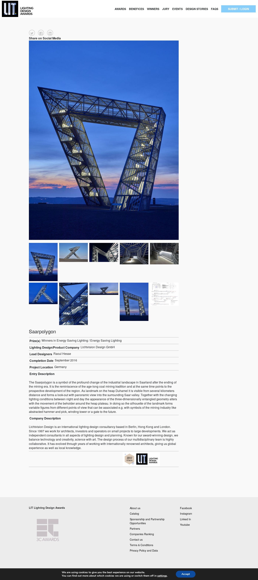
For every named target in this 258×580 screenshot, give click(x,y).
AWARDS (120, 9)
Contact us (136, 539)
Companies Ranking (142, 534)
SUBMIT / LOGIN (238, 9)
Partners (135, 528)
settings (162, 576)
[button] (32, 33)
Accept (186, 574)
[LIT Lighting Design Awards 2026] (26, 9)
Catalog (134, 513)
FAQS (214, 9)
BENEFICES (136, 9)
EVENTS (177, 9)
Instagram (186, 513)
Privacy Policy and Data (144, 550)
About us (135, 508)
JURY (165, 9)
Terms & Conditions (141, 545)
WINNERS (153, 9)
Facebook (186, 508)
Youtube (185, 524)
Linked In (185, 519)
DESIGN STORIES (197, 9)
